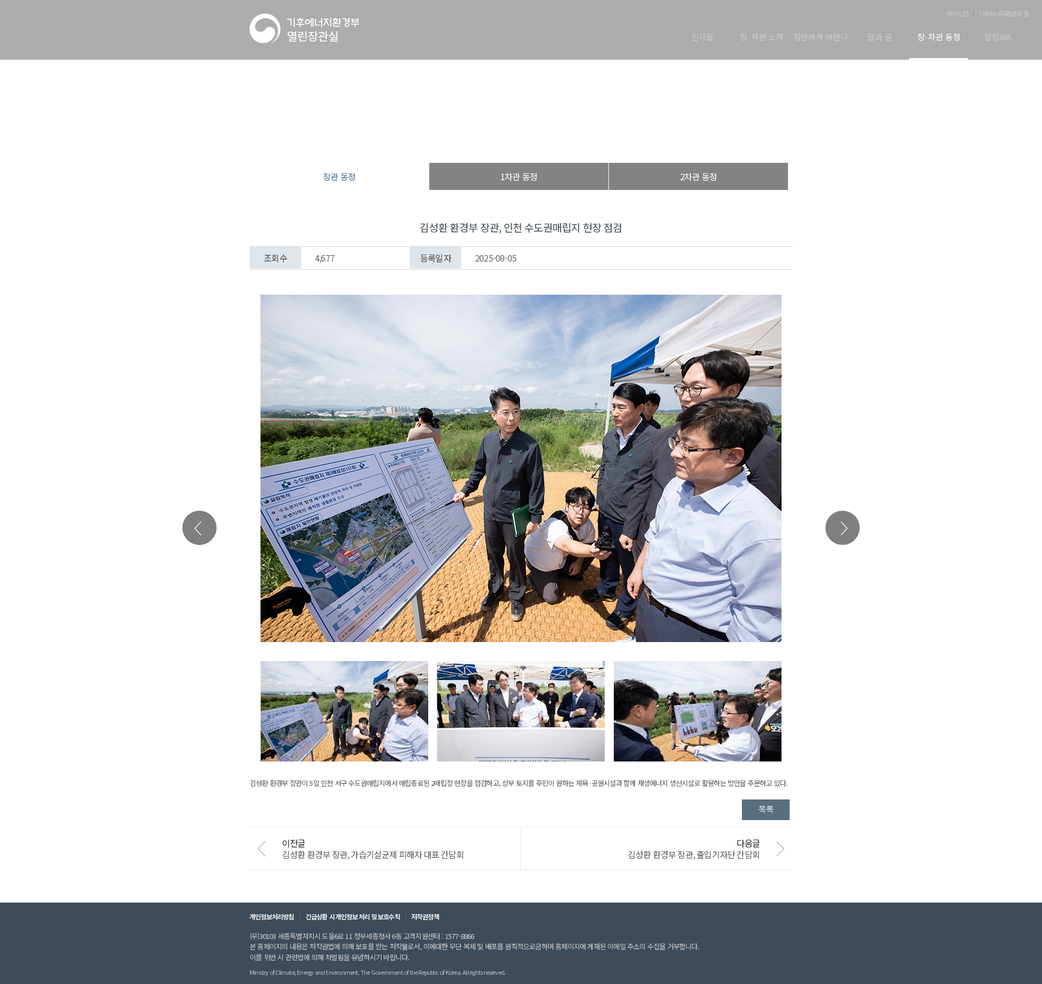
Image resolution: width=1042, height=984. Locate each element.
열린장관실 (456, 141)
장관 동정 (577, 141)
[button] (842, 528)
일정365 (998, 37)
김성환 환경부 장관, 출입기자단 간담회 (694, 854)
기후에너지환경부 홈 (1003, 13)
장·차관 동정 (939, 37)
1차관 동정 (518, 176)
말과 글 (879, 37)
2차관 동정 (698, 176)
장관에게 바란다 (820, 37)
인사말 (702, 37)
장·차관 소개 (761, 37)
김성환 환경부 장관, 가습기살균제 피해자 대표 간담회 (373, 854)
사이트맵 (957, 13)
